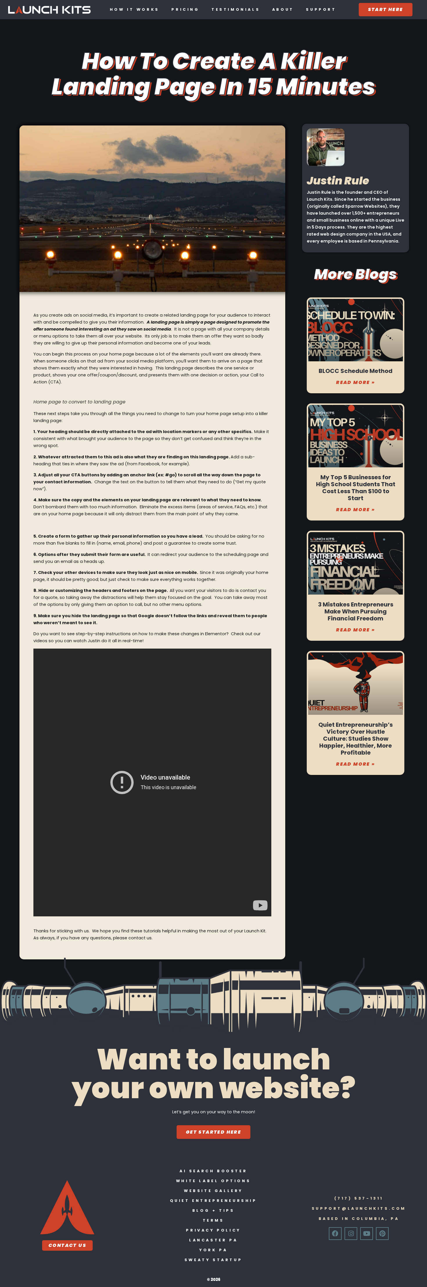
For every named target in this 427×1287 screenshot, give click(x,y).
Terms (213, 1220)
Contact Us (67, 1245)
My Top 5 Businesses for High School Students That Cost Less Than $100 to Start (355, 487)
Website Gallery (213, 1190)
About (283, 9)
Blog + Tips (213, 1210)
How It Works (134, 9)
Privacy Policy (213, 1230)
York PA (213, 1249)
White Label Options (213, 1180)
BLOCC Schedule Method (355, 371)
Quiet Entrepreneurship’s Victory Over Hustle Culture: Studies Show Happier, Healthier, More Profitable (355, 739)
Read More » (355, 382)
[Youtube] (366, 1233)
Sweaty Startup (213, 1259)
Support (321, 9)
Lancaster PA (213, 1240)
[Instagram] (351, 1233)
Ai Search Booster (213, 1170)
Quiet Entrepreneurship (213, 1200)
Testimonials (235, 9)
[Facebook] (335, 1233)
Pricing (185, 9)
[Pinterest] (382, 1233)
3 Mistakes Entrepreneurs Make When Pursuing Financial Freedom (355, 611)
